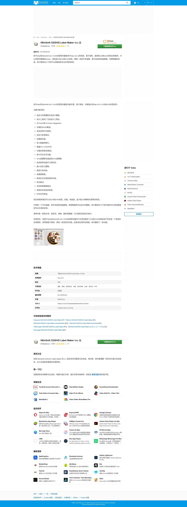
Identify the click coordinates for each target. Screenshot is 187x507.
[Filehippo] (41, 2)
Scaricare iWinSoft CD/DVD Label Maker (48, 320)
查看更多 (139, 214)
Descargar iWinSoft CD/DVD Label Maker (48, 330)
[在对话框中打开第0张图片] (49, 237)
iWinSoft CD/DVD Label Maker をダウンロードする (86, 327)
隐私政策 (58, 497)
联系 (40, 494)
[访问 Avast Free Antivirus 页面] (110, 42)
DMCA (75, 497)
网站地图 (54, 494)
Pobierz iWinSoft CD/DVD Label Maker (79, 320)
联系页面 (95, 375)
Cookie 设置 (85, 497)
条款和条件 (37, 497)
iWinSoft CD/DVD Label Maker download (83, 323)
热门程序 (65, 3)
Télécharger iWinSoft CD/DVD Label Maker (49, 327)
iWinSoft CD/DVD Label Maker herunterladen (49, 323)
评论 (59, 3)
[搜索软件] (127, 3)
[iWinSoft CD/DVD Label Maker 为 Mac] (36, 44)
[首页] (34, 37)
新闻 (54, 3)
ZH (149, 2)
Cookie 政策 (48, 497)
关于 (35, 494)
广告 (46, 494)
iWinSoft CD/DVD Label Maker (61, 42)
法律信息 (67, 497)
